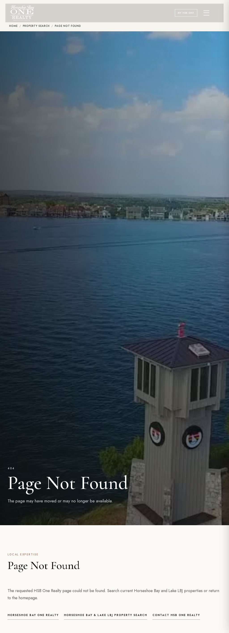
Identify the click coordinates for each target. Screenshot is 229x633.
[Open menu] (207, 13)
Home (13, 26)
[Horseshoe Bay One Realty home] (22, 12)
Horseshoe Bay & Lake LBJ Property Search (105, 615)
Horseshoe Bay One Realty (33, 615)
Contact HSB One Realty (176, 615)
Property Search (36, 26)
